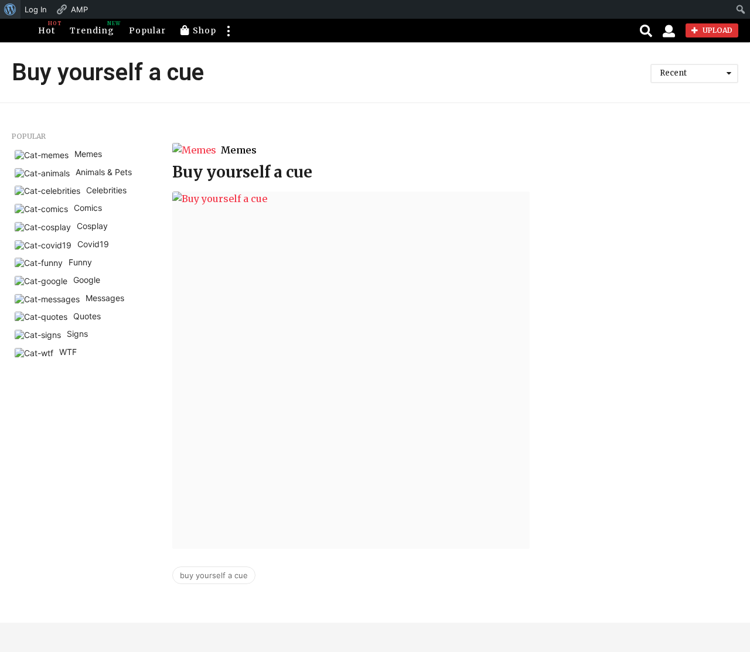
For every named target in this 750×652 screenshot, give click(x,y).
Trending (92, 28)
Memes (239, 150)
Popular (147, 30)
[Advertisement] (642, 205)
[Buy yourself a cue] (351, 370)
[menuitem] (10, 9)
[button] (228, 30)
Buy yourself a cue (242, 172)
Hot (46, 28)
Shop (204, 30)
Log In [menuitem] (36, 9)
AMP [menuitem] (79, 9)
